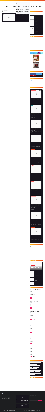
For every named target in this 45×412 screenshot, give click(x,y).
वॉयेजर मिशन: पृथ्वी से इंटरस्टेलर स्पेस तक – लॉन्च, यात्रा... (24, 405)
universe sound (35, 362)
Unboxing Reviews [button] (5, 8)
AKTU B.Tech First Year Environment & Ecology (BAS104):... (35, 174)
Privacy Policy (29, 410)
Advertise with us (40, 410)
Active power (32, 362)
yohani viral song (32, 371)
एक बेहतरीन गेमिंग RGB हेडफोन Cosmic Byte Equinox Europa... (35, 159)
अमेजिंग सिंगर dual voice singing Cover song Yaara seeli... (36, 114)
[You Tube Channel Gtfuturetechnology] (36, 383)
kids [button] (30, 8)
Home (3, 6)
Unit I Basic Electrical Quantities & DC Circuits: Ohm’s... (38, 32)
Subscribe (40, 400)
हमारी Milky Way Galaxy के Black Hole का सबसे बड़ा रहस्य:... (38, 275)
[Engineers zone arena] (36, 83)
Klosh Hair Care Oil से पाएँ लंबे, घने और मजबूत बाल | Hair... (38, 282)
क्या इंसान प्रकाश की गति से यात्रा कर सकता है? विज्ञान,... (38, 24)
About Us (7, 6)
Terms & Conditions (25, 410)
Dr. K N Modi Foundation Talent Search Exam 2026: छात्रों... (38, 279)
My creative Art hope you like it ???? (36, 144)
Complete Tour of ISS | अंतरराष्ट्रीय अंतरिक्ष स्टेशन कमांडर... (35, 129)
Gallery (14, 6)
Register (41, 0)
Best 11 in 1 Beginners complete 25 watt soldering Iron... (35, 221)
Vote (30, 319)
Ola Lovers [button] (36, 6)
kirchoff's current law (33, 374)
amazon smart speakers (33, 365)
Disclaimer (37, 410)
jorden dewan (38, 365)
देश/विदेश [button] (40, 6)
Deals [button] (33, 8)
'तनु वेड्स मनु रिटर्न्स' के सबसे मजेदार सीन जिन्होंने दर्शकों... (38, 27)
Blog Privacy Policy (33, 410)
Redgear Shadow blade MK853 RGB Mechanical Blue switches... (38, 21)
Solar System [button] (31, 6)
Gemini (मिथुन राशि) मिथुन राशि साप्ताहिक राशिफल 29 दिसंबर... (35, 190)
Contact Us (10, 6)
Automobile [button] (11, 8)
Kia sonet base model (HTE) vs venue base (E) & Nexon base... (36, 99)
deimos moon (39, 362)
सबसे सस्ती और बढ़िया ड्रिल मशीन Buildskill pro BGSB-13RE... (35, 236)
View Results (34, 319)
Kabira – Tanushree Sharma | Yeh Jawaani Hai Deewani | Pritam (21, 15)
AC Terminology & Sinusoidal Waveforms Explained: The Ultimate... (24, 401)
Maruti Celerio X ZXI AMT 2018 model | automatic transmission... (38, 17)
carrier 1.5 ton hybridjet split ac (34, 368)
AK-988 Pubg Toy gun (37, 371)
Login (38, 0)
